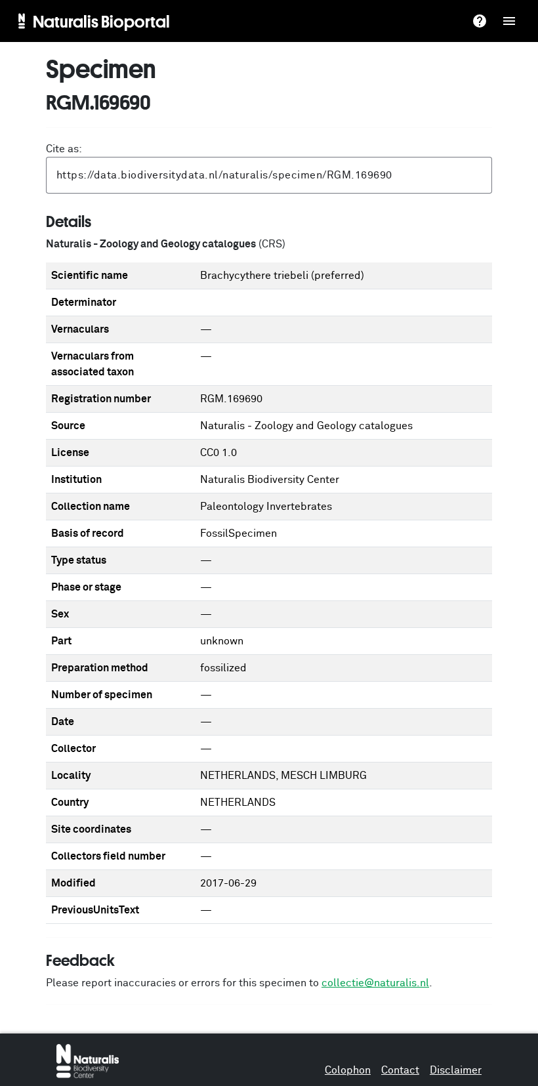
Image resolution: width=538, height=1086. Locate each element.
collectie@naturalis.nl (375, 983)
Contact (400, 1070)
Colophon (348, 1070)
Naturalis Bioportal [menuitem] (101, 21)
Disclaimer (456, 1070)
